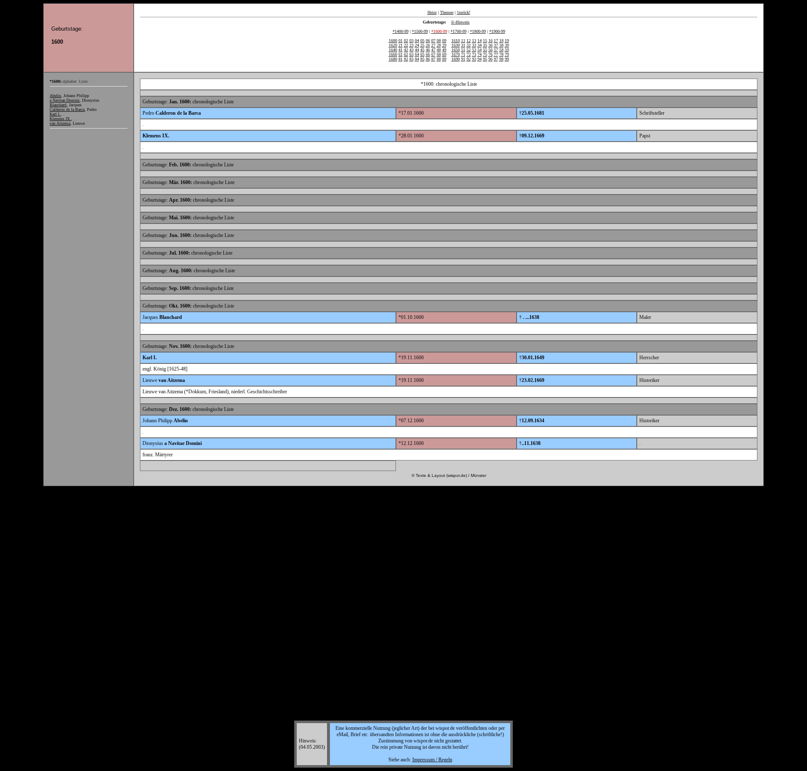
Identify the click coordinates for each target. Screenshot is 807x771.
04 (417, 40)
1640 (393, 49)
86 (428, 59)
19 (507, 40)
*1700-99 (459, 31)
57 (496, 49)
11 (463, 40)
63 (411, 54)
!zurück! (463, 12)
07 (433, 40)
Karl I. (55, 114)
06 (428, 40)
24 (417, 45)
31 (463, 45)
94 (479, 59)
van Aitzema (60, 123)
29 (444, 45)
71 (463, 54)
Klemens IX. (60, 118)
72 (469, 54)
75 (485, 54)
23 (411, 45)
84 (417, 59)
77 (496, 54)
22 (406, 45)
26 (428, 45)
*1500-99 (420, 31)
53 (474, 49)
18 (501, 40)
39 (507, 45)
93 (474, 59)
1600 (393, 40)
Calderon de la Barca (67, 109)
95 (485, 59)
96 (490, 59)
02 (406, 40)
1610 (455, 40)
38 (501, 45)
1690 (455, 59)
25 (422, 45)
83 (411, 59)
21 (400, 45)
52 (469, 49)
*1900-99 (497, 31)
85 (422, 59)
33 (474, 45)
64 (417, 54)
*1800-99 (478, 31)
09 (444, 40)
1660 (393, 54)
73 (474, 54)
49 (444, 49)
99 (507, 59)
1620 (393, 45)
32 (469, 45)
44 (417, 49)
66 (428, 54)
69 (444, 54)
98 (501, 59)
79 (507, 54)
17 (496, 40)
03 (411, 40)
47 (433, 49)
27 (433, 45)
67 (433, 54)
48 (439, 49)
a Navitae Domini (64, 100)
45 (422, 49)
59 (507, 49)
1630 (455, 45)
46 (428, 49)
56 (490, 49)
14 (479, 40)
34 (479, 45)
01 (400, 40)
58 (501, 49)
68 (439, 54)
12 (469, 40)
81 (400, 59)
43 (411, 49)
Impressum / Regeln (432, 760)
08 (439, 40)
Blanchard (58, 105)
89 (444, 59)
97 (496, 59)
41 (400, 49)
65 (422, 54)
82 (406, 59)
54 (479, 49)
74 (479, 54)
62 (406, 54)
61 (400, 54)
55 (485, 49)
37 (496, 45)
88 (439, 59)
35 (485, 45)
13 (474, 40)
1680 (393, 59)
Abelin (55, 95)
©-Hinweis (460, 22)
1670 (455, 54)
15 (485, 40)
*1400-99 (401, 31)
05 (422, 40)
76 (490, 54)
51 (463, 49)
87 (433, 59)
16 (490, 40)
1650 (455, 49)
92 (469, 59)
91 (463, 59)
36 (490, 45)
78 (501, 54)
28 (439, 45)
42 (406, 49)
